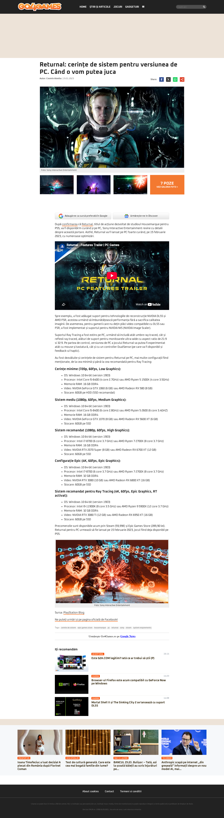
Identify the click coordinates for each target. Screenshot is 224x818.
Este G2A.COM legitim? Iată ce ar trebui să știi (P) (122, 658)
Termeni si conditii (131, 791)
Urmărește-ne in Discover (144, 216)
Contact (109, 791)
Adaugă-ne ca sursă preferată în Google (86, 216)
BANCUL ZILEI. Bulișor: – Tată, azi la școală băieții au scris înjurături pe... (135, 765)
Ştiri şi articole (100, 7)
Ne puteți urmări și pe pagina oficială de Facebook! (86, 619)
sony (122, 628)
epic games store (85, 628)
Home (83, 7)
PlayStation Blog (73, 612)
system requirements (142, 628)
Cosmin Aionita (53, 78)
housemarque (100, 628)
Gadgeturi (132, 7)
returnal (115, 628)
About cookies (90, 791)
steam (128, 628)
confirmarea (70, 224)
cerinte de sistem (68, 628)
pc (109, 628)
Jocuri (118, 7)
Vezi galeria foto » (167, 184)
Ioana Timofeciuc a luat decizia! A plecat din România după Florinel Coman (39, 765)
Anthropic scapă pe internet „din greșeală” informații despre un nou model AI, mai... (184, 765)
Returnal (87, 224)
